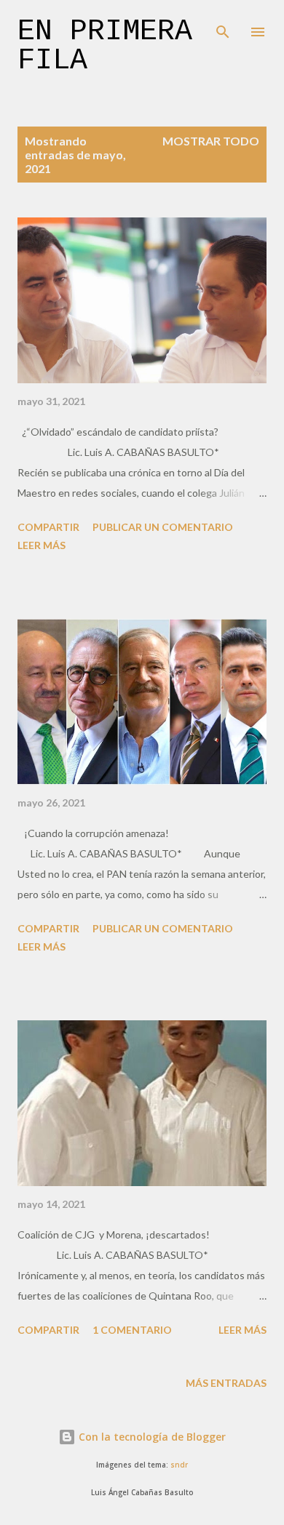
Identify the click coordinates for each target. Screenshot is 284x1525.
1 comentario (132, 1330)
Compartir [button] (48, 527)
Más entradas (226, 1383)
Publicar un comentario (162, 527)
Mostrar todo (210, 141)
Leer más (41, 545)
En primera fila (104, 46)
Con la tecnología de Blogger (151, 1437)
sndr (179, 1465)
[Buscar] (223, 26)
